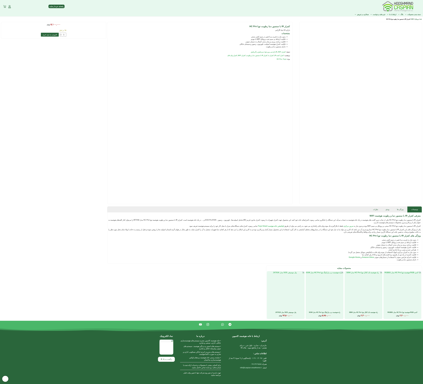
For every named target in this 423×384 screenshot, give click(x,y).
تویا (266, 52)
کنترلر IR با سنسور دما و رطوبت (256, 55)
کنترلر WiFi (242, 55)
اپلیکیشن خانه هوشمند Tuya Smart (271, 226)
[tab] (414, 209)
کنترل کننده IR (279, 55)
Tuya (284, 59)
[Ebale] (215, 324)
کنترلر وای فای (232, 55)
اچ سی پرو (271, 52)
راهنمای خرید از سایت (56, 6)
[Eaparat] (193, 324)
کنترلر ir (271, 55)
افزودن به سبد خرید (50, 35)
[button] (166, 359)
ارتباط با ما (392, 14)
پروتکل (417, 19)
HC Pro (279, 59)
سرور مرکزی (348, 226)
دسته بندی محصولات (414, 14)
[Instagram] (207, 324)
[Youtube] (200, 324)
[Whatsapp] (222, 324)
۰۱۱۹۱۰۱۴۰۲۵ (256, 358)
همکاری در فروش (363, 14)
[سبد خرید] (4, 6)
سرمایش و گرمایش (257, 52)
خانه (421, 19)
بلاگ (402, 14)
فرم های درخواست (379, 14)
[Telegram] (229, 324)
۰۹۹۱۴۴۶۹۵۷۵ (256, 364)
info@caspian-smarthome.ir (251, 368)
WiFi (412, 19)
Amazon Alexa (368, 257)
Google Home (354, 257)
